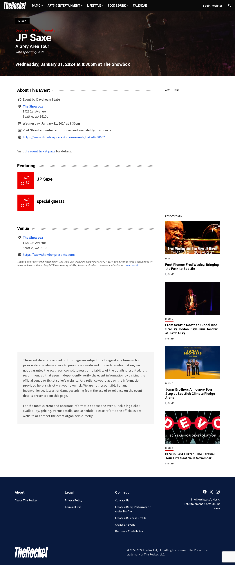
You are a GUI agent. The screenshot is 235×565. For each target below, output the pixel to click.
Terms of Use (73, 507)
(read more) (132, 265)
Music (22, 21)
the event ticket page (39, 151)
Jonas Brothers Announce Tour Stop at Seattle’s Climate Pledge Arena (190, 393)
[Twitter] (211, 492)
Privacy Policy (73, 500)
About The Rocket (26, 500)
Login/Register (212, 5)
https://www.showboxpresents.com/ (49, 254)
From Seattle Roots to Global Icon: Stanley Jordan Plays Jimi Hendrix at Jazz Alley (191, 329)
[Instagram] (218, 492)
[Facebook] (205, 492)
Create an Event (125, 524)
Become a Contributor (129, 531)
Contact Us (122, 500)
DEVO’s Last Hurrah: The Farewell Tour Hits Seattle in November (190, 456)
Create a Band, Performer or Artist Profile (133, 509)
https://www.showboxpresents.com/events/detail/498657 (64, 137)
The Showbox (116, 64)
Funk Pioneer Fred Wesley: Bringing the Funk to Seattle (192, 267)
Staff (170, 274)
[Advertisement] (192, 151)
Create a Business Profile (131, 518)
